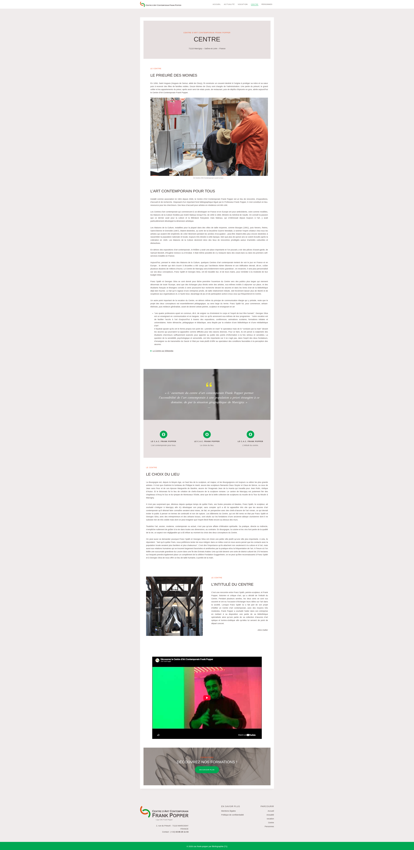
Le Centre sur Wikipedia (163, 351)
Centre (254, 4)
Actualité (229, 4)
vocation (243, 4)
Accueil (217, 4)
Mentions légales (228, 811)
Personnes (267, 4)
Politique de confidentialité (232, 815)
